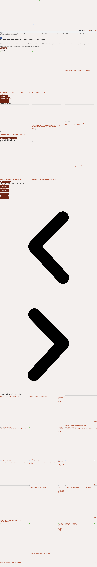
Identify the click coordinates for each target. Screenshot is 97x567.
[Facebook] (1, 38)
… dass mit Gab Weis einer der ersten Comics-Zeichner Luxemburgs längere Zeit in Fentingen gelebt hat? (14, 133)
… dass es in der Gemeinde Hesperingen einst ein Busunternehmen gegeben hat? (77, 123)
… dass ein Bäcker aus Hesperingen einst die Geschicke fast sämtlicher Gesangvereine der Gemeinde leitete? (47, 126)
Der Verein (94, 30)
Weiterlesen (34, 128)
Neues (90, 30)
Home (81, 30)
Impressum (48, 564)
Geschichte (84, 30)
